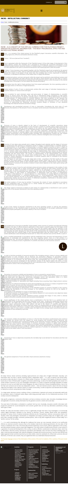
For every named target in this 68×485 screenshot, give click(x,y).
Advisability (17, 480)
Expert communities (33, 473)
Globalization (18, 455)
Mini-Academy (31, 460)
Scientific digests (46, 471)
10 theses (17, 472)
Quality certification (33, 466)
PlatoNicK (17, 474)
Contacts (17, 466)
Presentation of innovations (45, 456)
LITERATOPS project (46, 475)
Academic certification (33, 461)
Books (43, 469)
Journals (44, 472)
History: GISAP (18, 458)
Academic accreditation (31, 464)
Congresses (45, 452)
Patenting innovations (33, 467)
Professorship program (31, 454)
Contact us (49, 2)
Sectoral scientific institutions (32, 478)
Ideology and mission (20, 454)
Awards (44, 460)
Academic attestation (33, 462)
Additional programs (33, 458)
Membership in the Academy (19, 461)
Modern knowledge (19, 456)
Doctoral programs (33, 451)
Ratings (44, 454)
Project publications (46, 468)
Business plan (59, 450)
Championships (46, 451)
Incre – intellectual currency (61, 452)
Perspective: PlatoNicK (20, 459)
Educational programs (33, 450)
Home (2, 22)
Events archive (18, 465)
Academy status (18, 451)
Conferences (45, 450)
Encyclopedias (45, 473)
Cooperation (18, 463)
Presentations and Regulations (61, 447)
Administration (18, 464)
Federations (31, 474)
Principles (44, 467)
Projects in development (45, 458)
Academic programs (33, 452)
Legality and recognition (18, 478)
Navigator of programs (18, 476)
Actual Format (45, 461)
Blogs (57, 449)
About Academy (18, 450)
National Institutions (33, 476)
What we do (17, 452)
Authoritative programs (31, 457)
